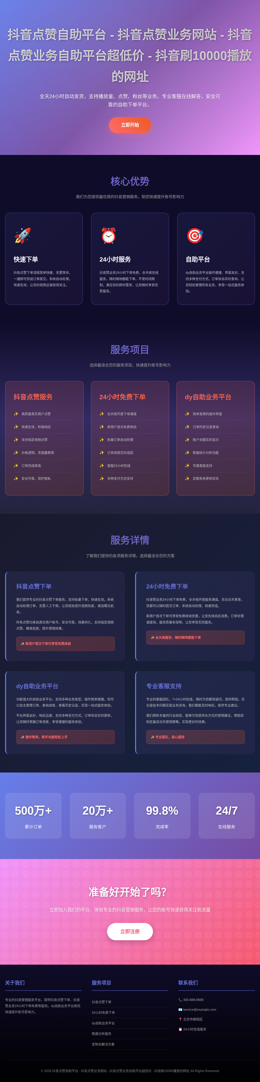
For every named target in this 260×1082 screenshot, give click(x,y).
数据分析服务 (101, 1033)
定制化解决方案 (103, 1044)
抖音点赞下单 (101, 1002)
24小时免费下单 (103, 1012)
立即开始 (130, 125)
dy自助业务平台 (103, 1023)
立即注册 (130, 931)
